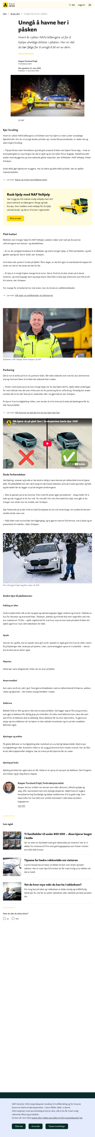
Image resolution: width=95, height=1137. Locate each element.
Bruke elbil (15, 14)
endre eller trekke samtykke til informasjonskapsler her (57, 1117)
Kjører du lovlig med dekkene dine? (31, 179)
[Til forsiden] (5, 4)
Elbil (5, 14)
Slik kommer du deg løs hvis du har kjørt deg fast (37, 412)
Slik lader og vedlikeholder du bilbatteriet (34, 295)
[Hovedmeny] (90, 5)
